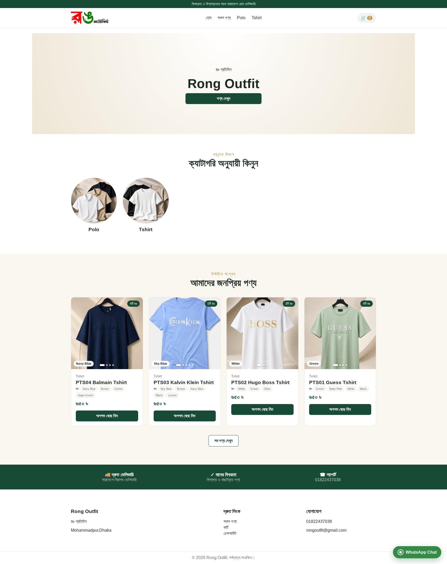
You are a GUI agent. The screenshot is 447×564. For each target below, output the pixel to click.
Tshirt (257, 18)
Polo (241, 18)
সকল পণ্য (224, 18)
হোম (208, 18)
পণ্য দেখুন (223, 98)
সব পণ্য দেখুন (223, 440)
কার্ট (226, 527)
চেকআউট (230, 533)
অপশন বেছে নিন (107, 416)
